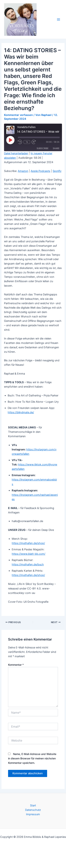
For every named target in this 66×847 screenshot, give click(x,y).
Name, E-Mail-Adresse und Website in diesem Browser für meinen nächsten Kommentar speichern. (32, 758)
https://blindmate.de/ (21, 412)
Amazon (23, 171)
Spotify (57, 171)
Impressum (33, 814)
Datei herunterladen (16, 153)
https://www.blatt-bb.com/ (28, 553)
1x (27, 142)
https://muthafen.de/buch (28, 564)
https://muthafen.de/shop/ (28, 543)
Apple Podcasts (40, 171)
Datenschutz (33, 810)
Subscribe (42, 148)
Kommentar (16, 664)
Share (56, 148)
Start (33, 805)
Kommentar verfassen (18, 115)
